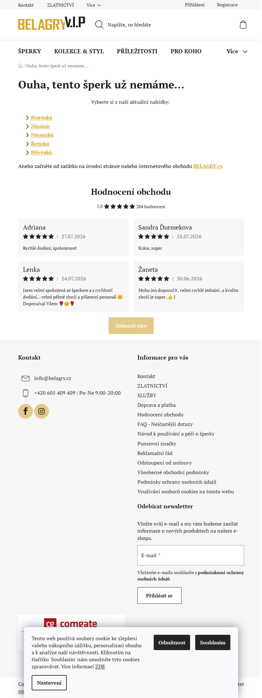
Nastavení (49, 682)
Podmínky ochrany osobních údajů (176, 481)
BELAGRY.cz (208, 166)
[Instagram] (41, 411)
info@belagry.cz (52, 378)
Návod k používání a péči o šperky (175, 433)
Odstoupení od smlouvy (164, 462)
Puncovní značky (156, 443)
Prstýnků (41, 117)
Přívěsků (41, 152)
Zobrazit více (131, 325)
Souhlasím (213, 642)
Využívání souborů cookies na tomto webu (185, 491)
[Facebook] (25, 411)
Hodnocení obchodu (131, 191)
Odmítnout (171, 642)
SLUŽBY (146, 395)
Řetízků (40, 143)
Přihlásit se (159, 595)
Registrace (227, 5)
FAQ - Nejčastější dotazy (165, 424)
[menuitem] (30, 51)
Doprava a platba (156, 404)
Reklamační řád (155, 453)
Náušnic (40, 126)
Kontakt (26, 5)
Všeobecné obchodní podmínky (173, 472)
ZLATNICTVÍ (60, 5)
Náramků (42, 134)
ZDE (100, 666)
